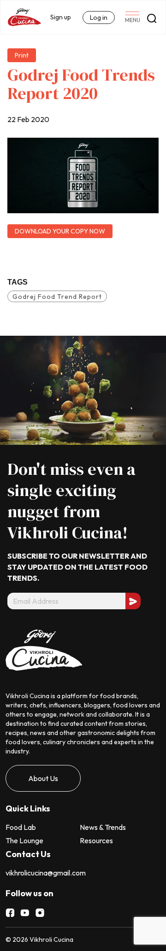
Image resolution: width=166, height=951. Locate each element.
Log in (98, 17)
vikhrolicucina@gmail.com (46, 872)
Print (22, 55)
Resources (96, 840)
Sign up (60, 17)
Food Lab (21, 827)
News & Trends (103, 827)
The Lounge (24, 840)
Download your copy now (60, 231)
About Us (43, 778)
